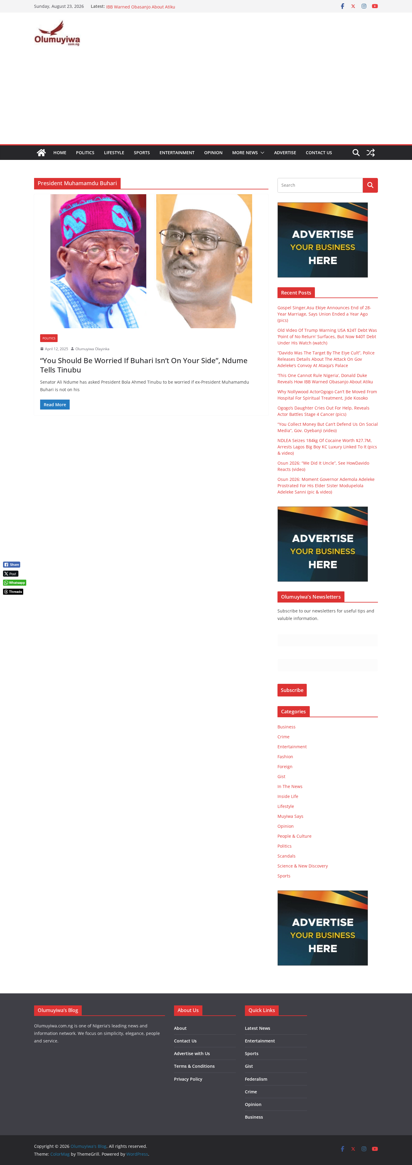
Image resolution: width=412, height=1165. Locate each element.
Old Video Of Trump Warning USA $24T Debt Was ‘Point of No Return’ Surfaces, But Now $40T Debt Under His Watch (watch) (327, 336)
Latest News (257, 1028)
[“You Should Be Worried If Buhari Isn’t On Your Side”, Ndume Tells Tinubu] (151, 261)
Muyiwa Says (290, 816)
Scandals (286, 856)
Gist (281, 776)
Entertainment (177, 152)
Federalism (256, 1079)
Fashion (285, 756)
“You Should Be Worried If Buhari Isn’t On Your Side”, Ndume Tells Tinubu (144, 365)
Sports (142, 152)
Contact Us (319, 152)
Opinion (213, 152)
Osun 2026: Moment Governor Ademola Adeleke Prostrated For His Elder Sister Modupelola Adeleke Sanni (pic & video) (326, 485)
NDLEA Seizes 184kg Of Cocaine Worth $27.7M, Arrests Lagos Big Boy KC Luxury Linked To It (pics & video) (327, 447)
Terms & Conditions (194, 1066)
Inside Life (287, 796)
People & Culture (294, 836)
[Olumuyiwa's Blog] (41, 152)
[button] (261, 152)
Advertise (285, 152)
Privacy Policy (188, 1079)
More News (245, 152)
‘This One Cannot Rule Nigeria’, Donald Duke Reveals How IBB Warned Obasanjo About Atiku (164, 9)
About (180, 1028)
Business (286, 727)
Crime (283, 737)
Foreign (285, 766)
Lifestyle (114, 152)
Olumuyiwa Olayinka (92, 348)
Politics (85, 152)
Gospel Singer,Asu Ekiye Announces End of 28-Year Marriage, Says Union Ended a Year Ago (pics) (324, 314)
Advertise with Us (192, 1053)
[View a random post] (370, 152)
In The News (290, 786)
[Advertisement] (206, 99)
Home (59, 152)
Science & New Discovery (302, 866)
